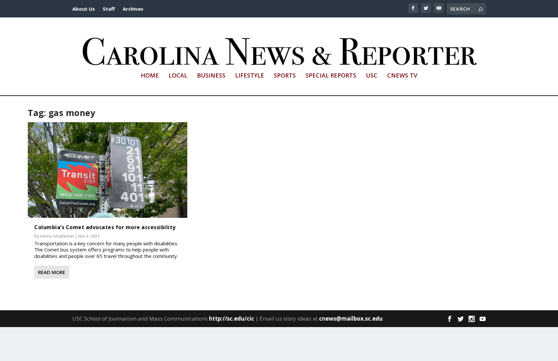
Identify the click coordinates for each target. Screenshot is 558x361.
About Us (83, 8)
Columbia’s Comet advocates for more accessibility (105, 227)
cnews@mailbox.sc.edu (351, 318)
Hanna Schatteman (57, 236)
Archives (133, 8)
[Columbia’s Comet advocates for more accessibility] (107, 170)
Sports (285, 76)
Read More (51, 272)
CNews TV (402, 76)
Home (150, 76)
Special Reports (330, 76)
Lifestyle (249, 76)
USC (371, 76)
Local (178, 76)
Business (211, 76)
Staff (109, 8)
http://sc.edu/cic (231, 318)
